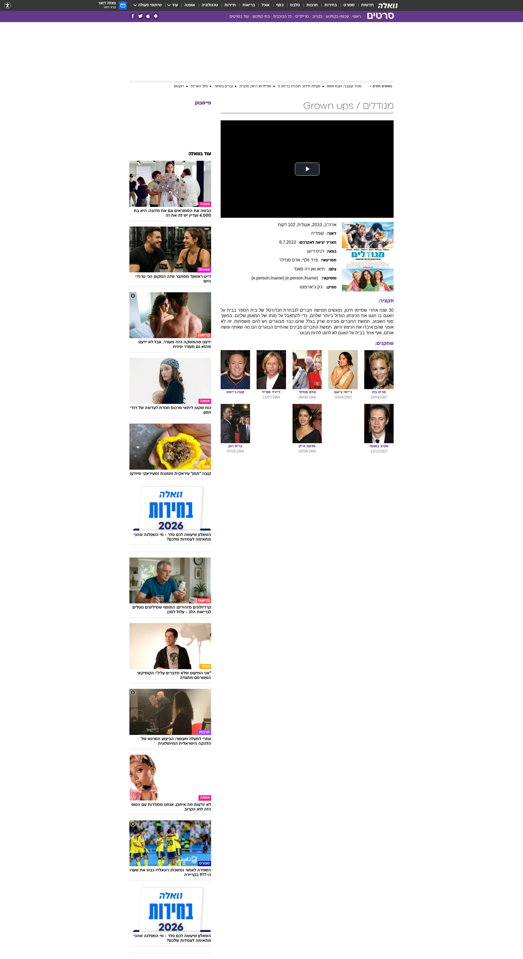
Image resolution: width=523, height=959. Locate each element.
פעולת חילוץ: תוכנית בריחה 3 (299, 86)
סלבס (295, 5)
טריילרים (302, 17)
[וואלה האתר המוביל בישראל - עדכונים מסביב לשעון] (388, 5)
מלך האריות (199, 86)
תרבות (312, 5)
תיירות (230, 5)
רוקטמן (179, 86)
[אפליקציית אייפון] (148, 16)
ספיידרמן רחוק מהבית (255, 86)
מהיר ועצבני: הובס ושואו (344, 86)
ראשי (356, 17)
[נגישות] (7, 5)
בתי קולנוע (261, 17)
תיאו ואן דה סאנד (310, 269)
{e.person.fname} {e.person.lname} (285, 278)
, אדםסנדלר (290, 260)
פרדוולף (310, 260)
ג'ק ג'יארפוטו (312, 287)
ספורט (349, 5)
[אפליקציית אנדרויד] (155, 16)
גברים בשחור (223, 86)
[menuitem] (364, 5)
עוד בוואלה (199, 154)
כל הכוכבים (282, 17)
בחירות (330, 5)
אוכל (266, 5)
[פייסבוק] (132, 16)
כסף (280, 5)
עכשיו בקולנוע (337, 17)
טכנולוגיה (210, 5)
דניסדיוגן (315, 251)
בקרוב (317, 17)
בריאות (248, 5)
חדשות (367, 5)
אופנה (189, 5)
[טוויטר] (140, 16)
